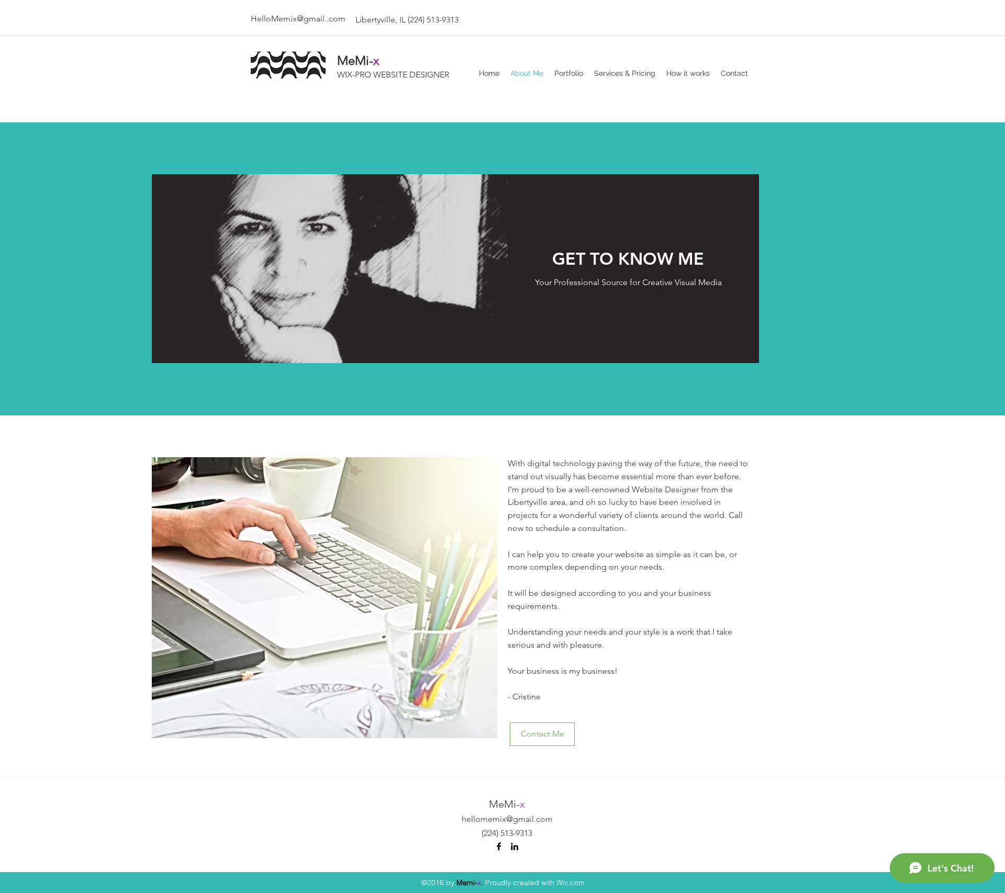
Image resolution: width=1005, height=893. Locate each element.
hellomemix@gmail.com (507, 819)
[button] (324, 597)
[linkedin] (514, 846)
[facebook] (499, 846)
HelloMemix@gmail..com (298, 19)
